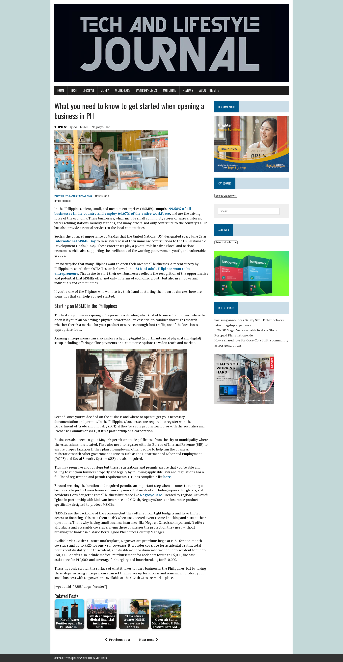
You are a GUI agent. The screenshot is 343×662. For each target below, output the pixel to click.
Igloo (73, 127)
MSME (84, 127)
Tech (73, 90)
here (167, 477)
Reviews (188, 90)
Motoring (169, 90)
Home (60, 90)
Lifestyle (88, 90)
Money (104, 90)
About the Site (209, 90)
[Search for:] (248, 211)
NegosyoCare (101, 127)
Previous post (119, 639)
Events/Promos (146, 90)
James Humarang (80, 195)
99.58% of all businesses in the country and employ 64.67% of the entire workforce (122, 211)
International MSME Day (75, 241)
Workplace (122, 90)
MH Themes (101, 658)
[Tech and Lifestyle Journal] (171, 43)
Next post (146, 639)
